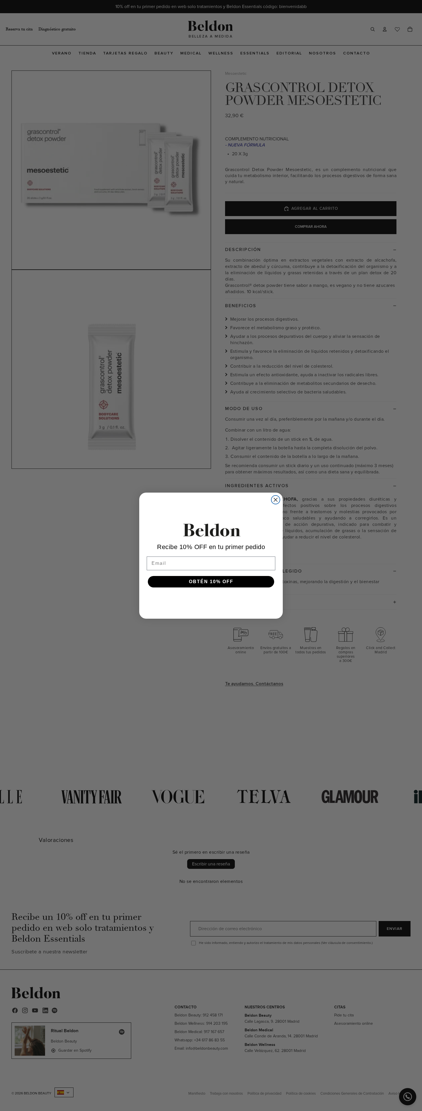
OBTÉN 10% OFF (211, 581)
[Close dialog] (275, 499)
